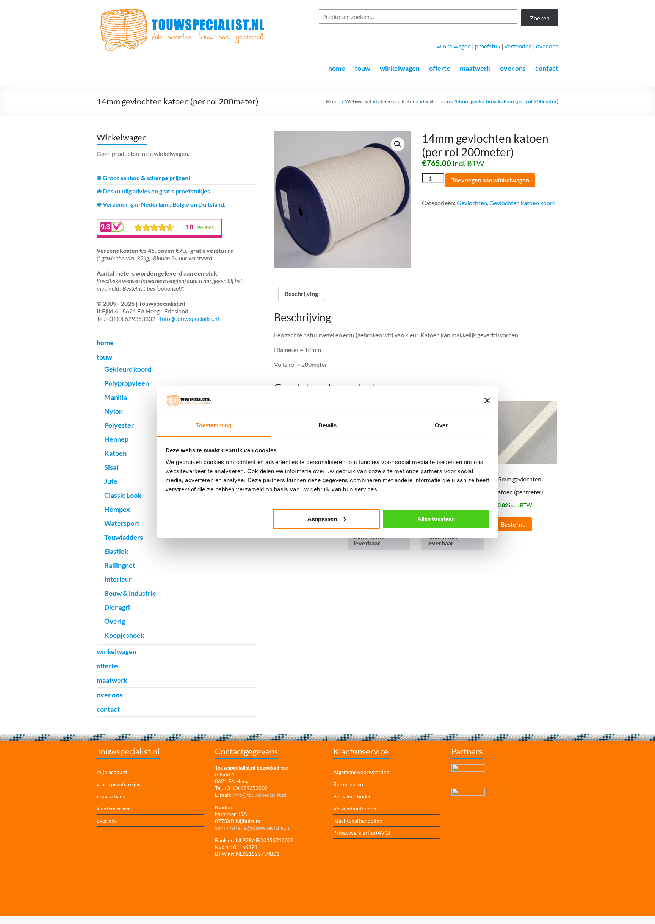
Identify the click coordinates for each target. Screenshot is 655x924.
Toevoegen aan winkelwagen (490, 180)
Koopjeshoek (124, 635)
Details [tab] (327, 425)
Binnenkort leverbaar (369, 540)
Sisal (111, 467)
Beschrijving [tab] (301, 293)
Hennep (116, 439)
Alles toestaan (436, 519)
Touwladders (123, 537)
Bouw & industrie (130, 593)
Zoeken (540, 18)
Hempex (117, 509)
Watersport (121, 523)
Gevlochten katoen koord (522, 202)
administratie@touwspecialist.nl (253, 827)
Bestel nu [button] (513, 524)
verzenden (518, 46)
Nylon (113, 411)
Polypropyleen (126, 383)
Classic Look (122, 495)
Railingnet (119, 565)
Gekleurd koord (127, 369)
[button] (397, 144)
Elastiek (116, 551)
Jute (111, 481)
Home (333, 101)
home (336, 68)
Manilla (115, 397)
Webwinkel (358, 101)
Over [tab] (441, 425)
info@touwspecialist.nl (189, 318)
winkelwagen (454, 46)
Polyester (119, 425)
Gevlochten (436, 101)
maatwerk (475, 68)
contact (546, 68)
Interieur (386, 101)
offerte (439, 68)
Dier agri (117, 607)
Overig (114, 621)
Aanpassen (322, 519)
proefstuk (487, 46)
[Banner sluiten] (487, 400)
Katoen (409, 101)
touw (362, 68)
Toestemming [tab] (214, 425)
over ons (547, 46)
